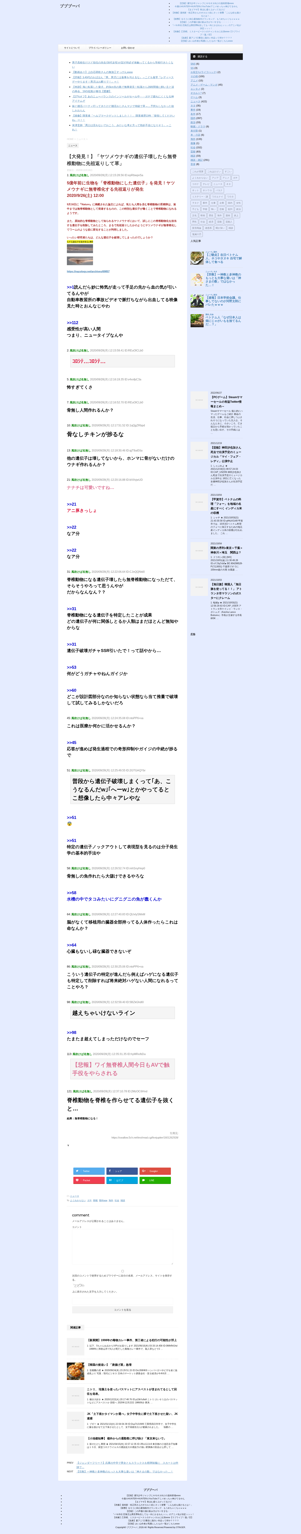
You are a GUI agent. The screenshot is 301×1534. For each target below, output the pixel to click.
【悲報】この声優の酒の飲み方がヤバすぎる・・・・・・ (206, 22)
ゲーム (194, 97)
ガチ (89, 1200)
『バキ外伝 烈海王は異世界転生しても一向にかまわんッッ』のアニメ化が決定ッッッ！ (153, 1514)
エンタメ (195, 88)
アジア (215, 177)
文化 (194, 215)
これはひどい (214, 171)
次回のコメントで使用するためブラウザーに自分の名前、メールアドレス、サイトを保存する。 (122, 1277)
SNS (193, 63)
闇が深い (220, 228)
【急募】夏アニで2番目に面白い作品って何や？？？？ (206, 38)
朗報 (95, 1200)
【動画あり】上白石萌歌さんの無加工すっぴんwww (102, 72)
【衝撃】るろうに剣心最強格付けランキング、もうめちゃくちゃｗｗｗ (206, 19)
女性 (238, 202)
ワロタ (230, 196)
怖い (213, 209)
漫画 (228, 215)
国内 (193, 118)
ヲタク (195, 202)
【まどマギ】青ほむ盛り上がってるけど (206, 9)
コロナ (195, 184)
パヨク (219, 190)
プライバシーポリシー (100, 48)
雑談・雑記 (197, 160)
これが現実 (197, 171)
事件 (193, 109)
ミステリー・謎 (200, 196)
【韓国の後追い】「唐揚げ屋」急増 (109, 1364)
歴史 (211, 215)
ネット (195, 190)
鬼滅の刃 (196, 234)
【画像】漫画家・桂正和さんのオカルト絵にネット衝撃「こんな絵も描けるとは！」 (153, 1505)
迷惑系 (208, 228)
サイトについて (72, 48)
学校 (205, 209)
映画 (202, 215)
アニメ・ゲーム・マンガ (204, 84)
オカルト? (196, 93)
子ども (195, 209)
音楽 (193, 164)
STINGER (180, 1527)
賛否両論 (196, 228)
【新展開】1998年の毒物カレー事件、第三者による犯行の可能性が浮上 (132, 1340)
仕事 (213, 202)
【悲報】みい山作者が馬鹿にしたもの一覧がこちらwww (206, 41)
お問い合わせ (128, 48)
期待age (103, 1200)
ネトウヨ (207, 190)
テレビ (206, 184)
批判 (230, 209)
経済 (211, 221)
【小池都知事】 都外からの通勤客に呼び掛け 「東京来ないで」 (126, 1438)
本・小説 (195, 134)
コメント (77, 1227)
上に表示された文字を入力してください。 (95, 1291)
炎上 (236, 215)
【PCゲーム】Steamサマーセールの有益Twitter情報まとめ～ (226, 402)
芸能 (193, 151)
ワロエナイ (217, 196)
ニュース (74, 1196)
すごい (228, 171)
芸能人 (229, 221)
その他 (194, 76)
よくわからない (78, 1200)
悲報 (221, 209)
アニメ (194, 80)
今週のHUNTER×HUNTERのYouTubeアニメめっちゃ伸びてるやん (206, 6)
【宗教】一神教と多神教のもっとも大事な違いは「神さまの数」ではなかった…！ (124, 1471)
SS (192, 68)
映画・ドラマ (198, 126)
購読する (202, 56)
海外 (111, 1200)
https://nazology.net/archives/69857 (88, 271)
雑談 (123, 1200)
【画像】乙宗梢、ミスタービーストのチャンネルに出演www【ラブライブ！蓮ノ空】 (153, 1517)
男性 (194, 221)
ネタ (193, 105)
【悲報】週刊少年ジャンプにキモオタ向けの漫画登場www (206, 3)
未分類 (194, 130)
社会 (117, 1200)
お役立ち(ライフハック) (204, 72)
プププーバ (70, 6)
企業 (221, 202)
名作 (193, 114)
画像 (193, 143)
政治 (193, 122)
